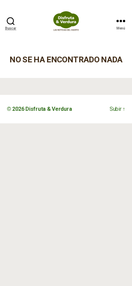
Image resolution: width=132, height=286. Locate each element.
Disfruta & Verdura (48, 109)
